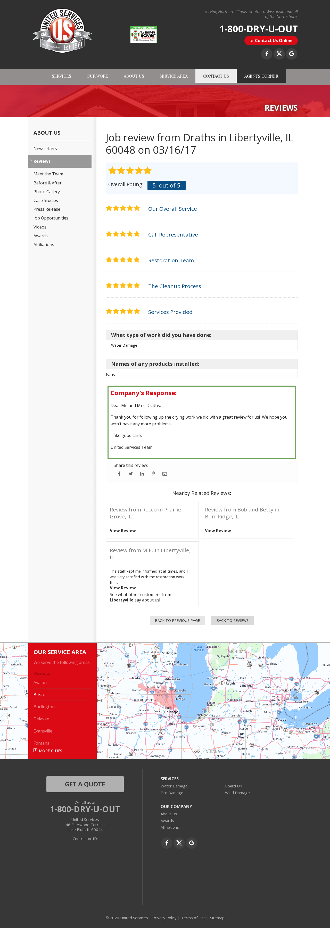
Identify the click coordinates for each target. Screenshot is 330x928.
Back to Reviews (232, 620)
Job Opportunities (51, 218)
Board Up (233, 785)
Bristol (40, 694)
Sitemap (217, 917)
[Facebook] (267, 54)
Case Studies (46, 200)
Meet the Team (48, 174)
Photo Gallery (47, 191)
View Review (123, 530)
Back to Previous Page (177, 620)
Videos (40, 227)
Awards (41, 235)
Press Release (47, 209)
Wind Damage (237, 792)
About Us (47, 133)
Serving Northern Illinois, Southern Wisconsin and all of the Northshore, (251, 14)
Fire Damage (172, 792)
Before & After (48, 183)
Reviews (42, 161)
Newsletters (45, 148)
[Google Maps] (291, 54)
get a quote (85, 784)
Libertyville (122, 600)
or (271, 40)
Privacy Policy (164, 917)
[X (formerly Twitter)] (279, 54)
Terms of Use (193, 917)
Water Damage (174, 785)
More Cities (50, 750)
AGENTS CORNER (261, 76)
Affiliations (44, 244)
